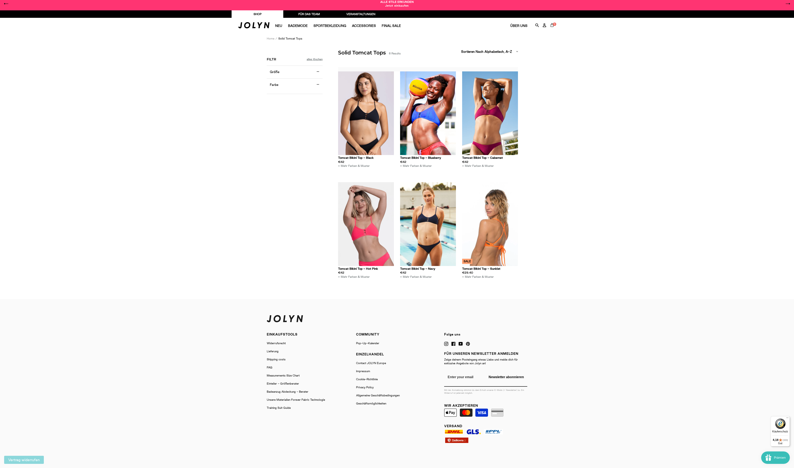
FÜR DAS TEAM (309, 14)
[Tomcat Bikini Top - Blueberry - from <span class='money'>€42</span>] (428, 113)
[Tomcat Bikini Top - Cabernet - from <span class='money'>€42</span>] (490, 113)
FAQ (269, 367)
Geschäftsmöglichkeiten (371, 403)
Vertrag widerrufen (24, 460)
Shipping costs (276, 359)
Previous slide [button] (6, 4)
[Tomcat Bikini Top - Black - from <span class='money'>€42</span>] (366, 113)
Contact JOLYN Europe (371, 363)
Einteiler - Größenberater (283, 383)
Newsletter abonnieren (506, 377)
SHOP (258, 14)
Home (270, 38)
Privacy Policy (365, 387)
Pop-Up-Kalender (367, 343)
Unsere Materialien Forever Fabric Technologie (296, 399)
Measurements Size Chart (283, 375)
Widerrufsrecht (276, 343)
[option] (397, 3)
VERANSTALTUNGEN (360, 14)
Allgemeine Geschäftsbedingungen (378, 395)
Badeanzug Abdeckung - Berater (287, 391)
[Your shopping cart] (553, 30)
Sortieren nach (472, 51)
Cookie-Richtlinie (367, 379)
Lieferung (273, 351)
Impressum (363, 371)
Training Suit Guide (279, 407)
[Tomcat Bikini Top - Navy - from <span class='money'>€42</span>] (428, 224)
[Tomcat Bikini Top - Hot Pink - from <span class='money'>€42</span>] (366, 224)
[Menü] (787, 418)
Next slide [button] (788, 4)
